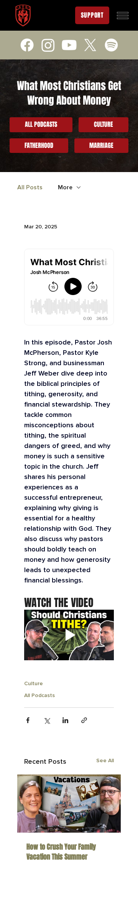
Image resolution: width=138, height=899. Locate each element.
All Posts (30, 187)
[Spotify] (111, 45)
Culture (33, 683)
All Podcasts (39, 695)
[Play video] (69, 635)
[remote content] (69, 288)
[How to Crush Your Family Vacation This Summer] (69, 803)
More (65, 187)
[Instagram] (48, 45)
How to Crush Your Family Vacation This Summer (61, 852)
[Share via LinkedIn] (65, 720)
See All (105, 760)
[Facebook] (27, 45)
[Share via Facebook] (27, 720)
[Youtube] (69, 45)
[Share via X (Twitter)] (46, 720)
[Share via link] (84, 720)
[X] (90, 45)
